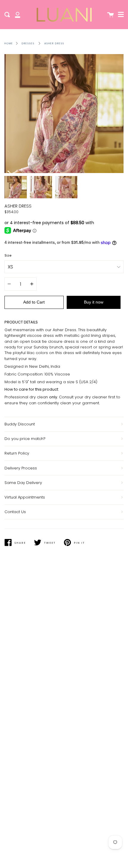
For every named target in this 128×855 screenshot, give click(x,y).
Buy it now (93, 302)
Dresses (28, 43)
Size (8, 255)
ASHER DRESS (54, 43)
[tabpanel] (64, 113)
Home (8, 43)
